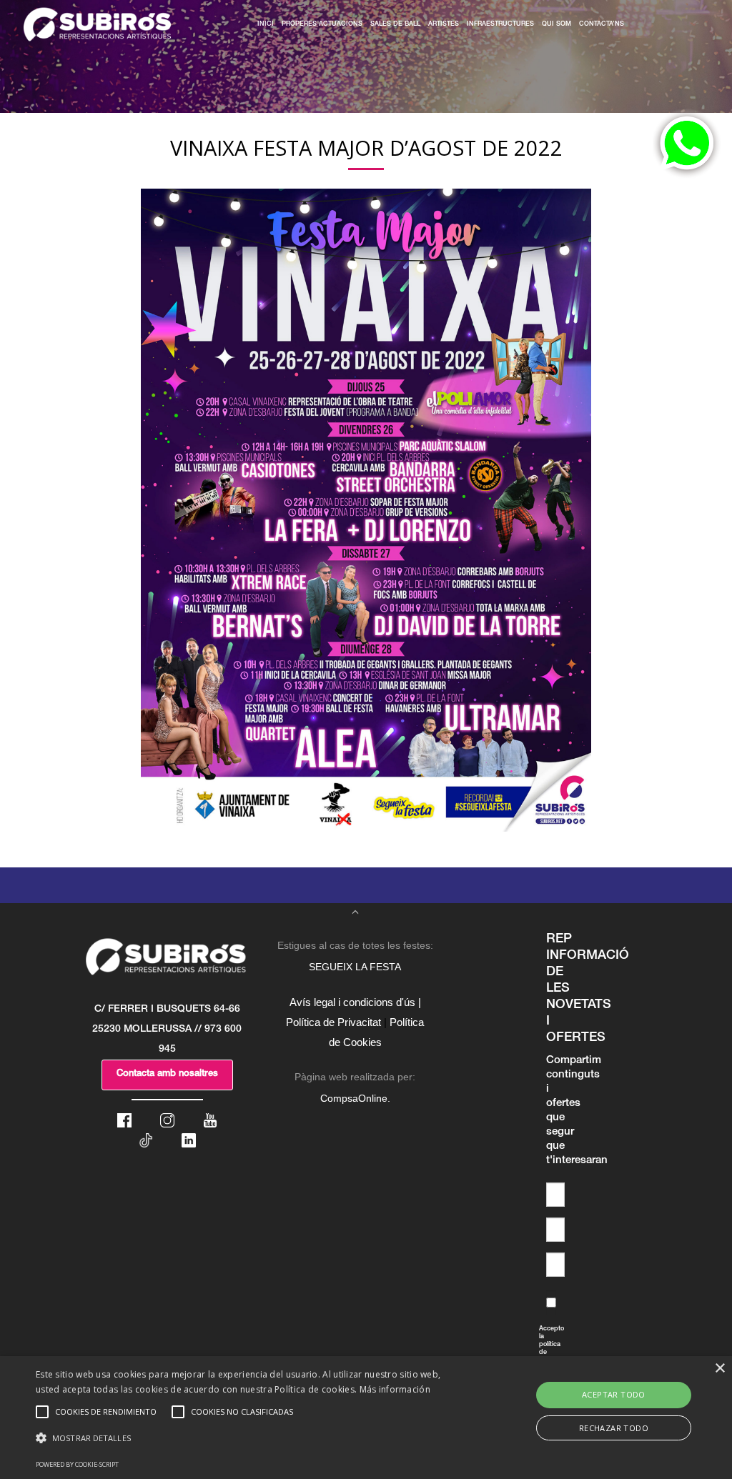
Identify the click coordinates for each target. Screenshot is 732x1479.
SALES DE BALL (395, 24)
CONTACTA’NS (601, 24)
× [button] (719, 1368)
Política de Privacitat (333, 1022)
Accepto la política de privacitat (542, 1353)
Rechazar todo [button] (613, 1428)
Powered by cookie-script (77, 1464)
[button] (250, 1438)
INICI (265, 24)
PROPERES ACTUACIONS (322, 24)
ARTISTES (443, 24)
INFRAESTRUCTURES (500, 24)
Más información (395, 1389)
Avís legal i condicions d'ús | (355, 1002)
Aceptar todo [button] (614, 1394)
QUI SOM (556, 24)
